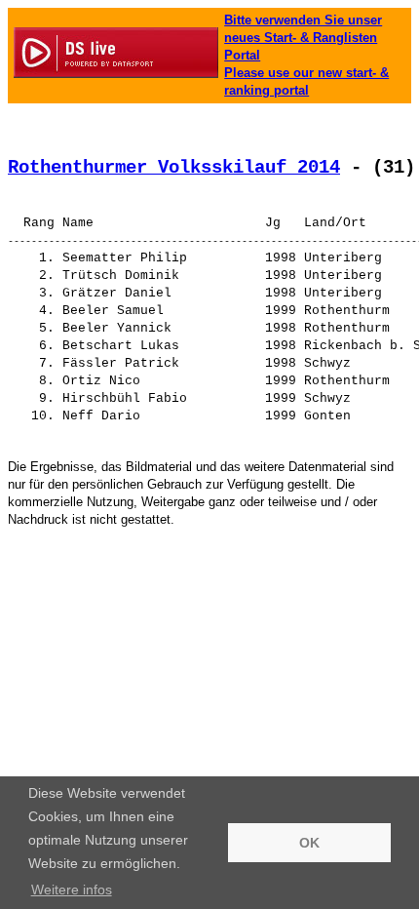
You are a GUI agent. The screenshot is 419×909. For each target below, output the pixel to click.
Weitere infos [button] (71, 889)
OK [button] (309, 842)
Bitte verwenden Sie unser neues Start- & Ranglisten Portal (303, 37)
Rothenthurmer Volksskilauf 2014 (174, 167)
